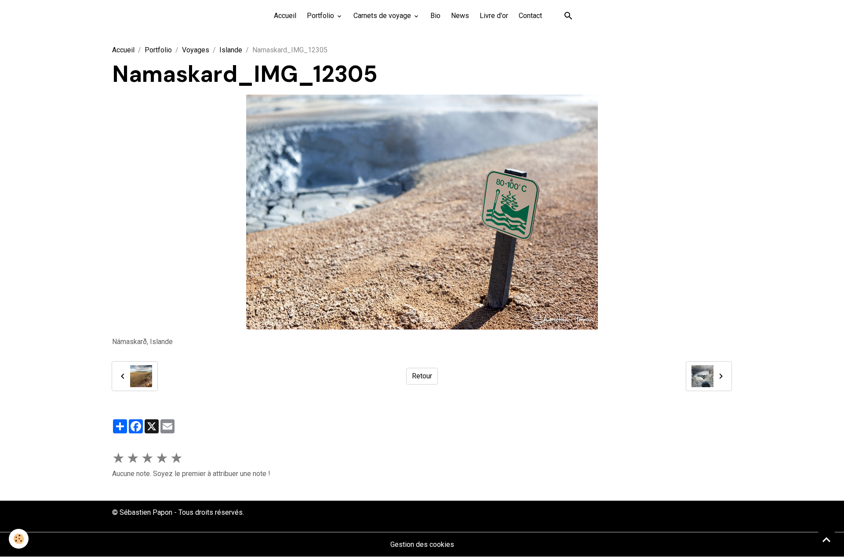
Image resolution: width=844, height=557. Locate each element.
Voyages (195, 50)
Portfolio (321, 15)
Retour (422, 376)
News (460, 15)
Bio (435, 15)
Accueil (285, 15)
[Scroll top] (826, 539)
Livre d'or (494, 15)
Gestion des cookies (422, 544)
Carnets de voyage (383, 15)
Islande (230, 50)
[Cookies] (19, 539)
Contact (530, 15)
